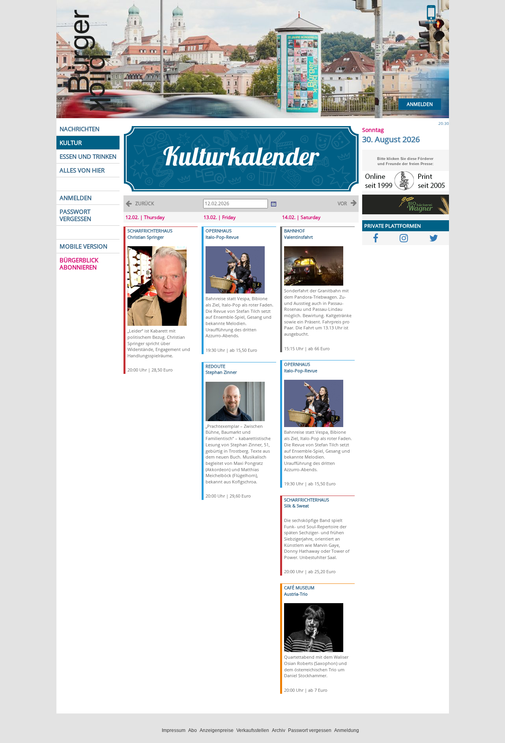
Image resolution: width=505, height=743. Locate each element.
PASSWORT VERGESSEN (75, 215)
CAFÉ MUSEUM (299, 588)
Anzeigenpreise (217, 730)
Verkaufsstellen (252, 730)
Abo (192, 730)
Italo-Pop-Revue (222, 237)
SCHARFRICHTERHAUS (149, 231)
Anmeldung (346, 730)
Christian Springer (145, 237)
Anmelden (420, 104)
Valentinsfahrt (298, 237)
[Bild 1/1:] (157, 285)
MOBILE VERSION (83, 246)
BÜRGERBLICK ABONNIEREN (79, 263)
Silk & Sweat (296, 506)
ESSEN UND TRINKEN (88, 156)
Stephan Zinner (221, 372)
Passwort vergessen (309, 730)
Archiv (278, 730)
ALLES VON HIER (82, 170)
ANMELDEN (76, 198)
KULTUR (71, 143)
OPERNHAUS (219, 231)
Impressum (173, 730)
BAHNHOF (294, 231)
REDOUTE (215, 366)
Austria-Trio (296, 594)
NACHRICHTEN (79, 129)
